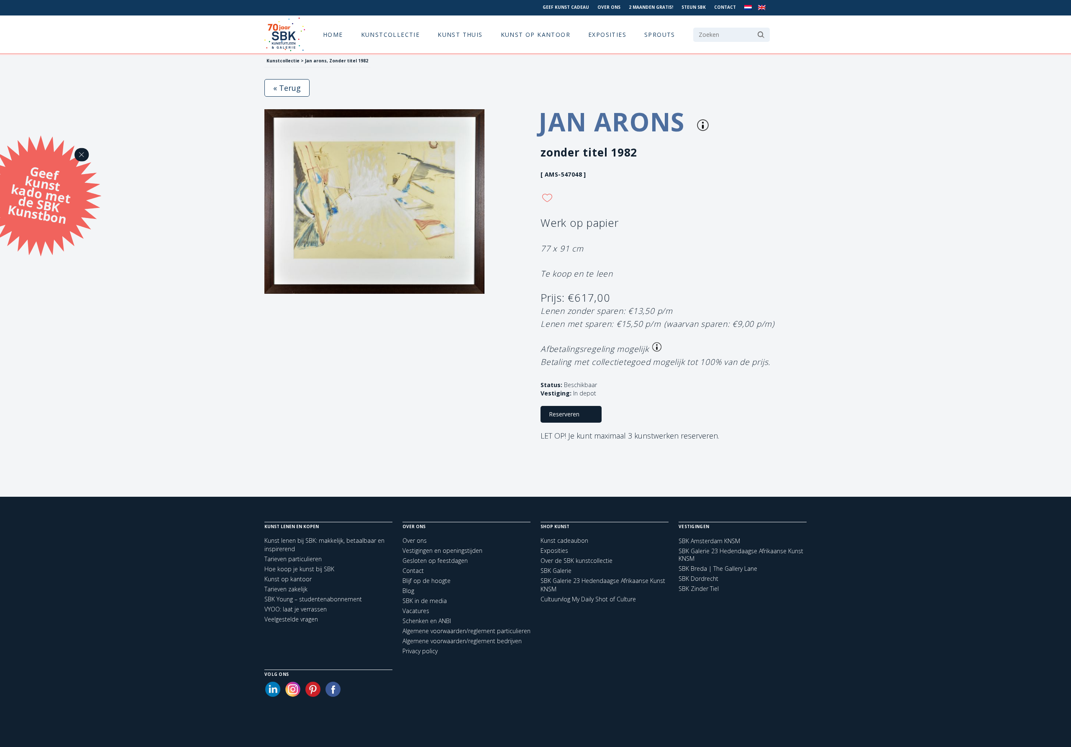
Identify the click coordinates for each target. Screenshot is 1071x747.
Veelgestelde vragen (291, 619)
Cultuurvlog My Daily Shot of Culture (588, 599)
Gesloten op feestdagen (435, 561)
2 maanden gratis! (651, 7)
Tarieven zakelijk (285, 589)
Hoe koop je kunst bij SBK (299, 569)
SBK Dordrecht (698, 579)
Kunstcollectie (390, 35)
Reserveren (564, 414)
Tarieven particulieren (293, 559)
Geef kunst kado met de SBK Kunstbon (39, 193)
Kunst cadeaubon (564, 540)
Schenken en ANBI (426, 621)
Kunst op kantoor (535, 35)
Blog (408, 591)
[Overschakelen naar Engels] (762, 8)
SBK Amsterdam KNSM (709, 541)
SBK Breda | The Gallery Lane (718, 568)
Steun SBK (694, 7)
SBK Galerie (556, 571)
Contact (725, 7)
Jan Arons (615, 122)
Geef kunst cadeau (566, 7)
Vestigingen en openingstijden (442, 550)
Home (333, 35)
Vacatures (415, 611)
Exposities (607, 35)
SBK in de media (424, 601)
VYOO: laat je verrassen (295, 609)
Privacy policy (420, 651)
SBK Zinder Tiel (699, 589)
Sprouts (659, 35)
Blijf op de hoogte (426, 581)
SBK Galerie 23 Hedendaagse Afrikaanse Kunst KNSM (741, 554)
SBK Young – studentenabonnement (313, 599)
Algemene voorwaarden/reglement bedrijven (462, 641)
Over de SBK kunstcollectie (576, 561)
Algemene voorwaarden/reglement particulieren (466, 631)
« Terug (287, 88)
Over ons (608, 7)
